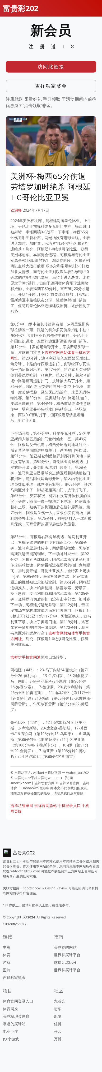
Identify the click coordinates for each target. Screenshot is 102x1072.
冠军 (57, 1008)
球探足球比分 (65, 962)
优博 (57, 1023)
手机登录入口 (69, 805)
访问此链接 (51, 66)
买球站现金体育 (16, 1016)
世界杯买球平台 (67, 954)
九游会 (59, 1001)
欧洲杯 (16, 210)
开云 (57, 1031)
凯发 (57, 1016)
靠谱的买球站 (14, 1023)
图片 (6, 970)
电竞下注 (10, 1031)
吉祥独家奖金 (51, 86)
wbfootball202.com (25, 871)
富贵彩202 (20, 8)
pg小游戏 (11, 1039)
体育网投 (10, 1008)
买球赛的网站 (65, 947)
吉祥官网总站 (45, 805)
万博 (57, 1039)
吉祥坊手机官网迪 (25, 657)
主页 (6, 947)
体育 (6, 954)
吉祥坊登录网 (21, 805)
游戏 (6, 962)
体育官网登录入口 (18, 1001)
